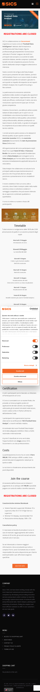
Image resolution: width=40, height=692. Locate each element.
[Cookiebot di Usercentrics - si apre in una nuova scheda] (30, 309)
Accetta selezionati (20, 376)
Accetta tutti (20, 371)
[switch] (35, 346)
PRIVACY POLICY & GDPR (12, 646)
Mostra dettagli (29, 365)
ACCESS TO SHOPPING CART (13, 636)
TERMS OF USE (9, 649)
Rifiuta (20, 381)
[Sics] (9, 4)
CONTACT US (8, 643)
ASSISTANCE (8, 640)
